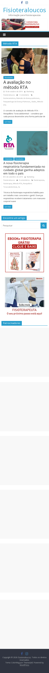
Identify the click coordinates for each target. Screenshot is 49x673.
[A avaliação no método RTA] (24, 49)
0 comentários (24, 180)
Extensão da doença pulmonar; (27, 98)
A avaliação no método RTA (17, 84)
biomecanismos (9, 98)
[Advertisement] (24, 352)
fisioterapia (7, 183)
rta (19, 187)
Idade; (33, 102)
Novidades (9, 77)
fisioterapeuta (39, 180)
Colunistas (8, 159)
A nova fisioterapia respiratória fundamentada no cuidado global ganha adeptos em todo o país (24, 168)
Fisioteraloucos (24, 10)
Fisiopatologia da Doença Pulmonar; (16, 102)
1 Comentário (24, 95)
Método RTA (17, 183)
